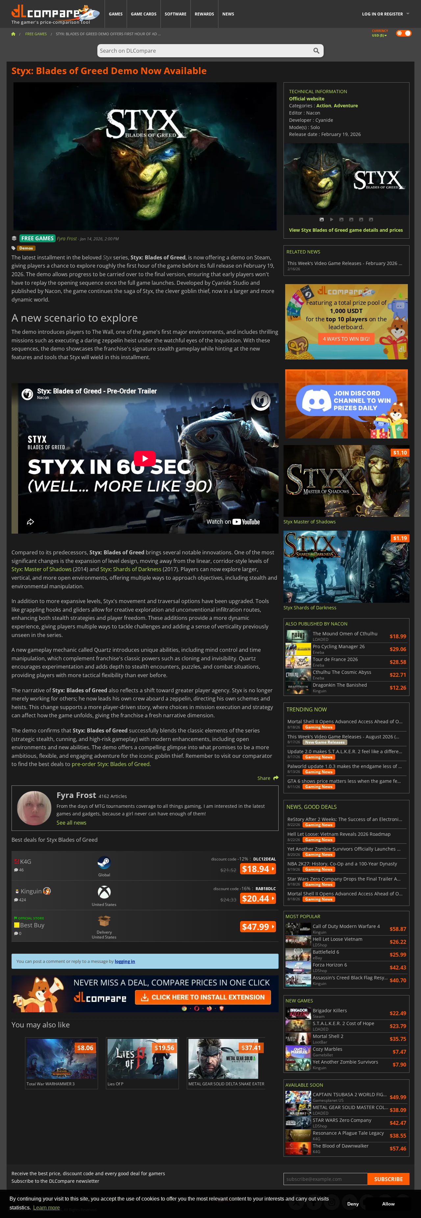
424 (22, 899)
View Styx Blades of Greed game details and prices (346, 230)
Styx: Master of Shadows (42, 569)
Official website (306, 98)
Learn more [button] (46, 1207)
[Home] (13, 33)
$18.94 (256, 868)
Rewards (204, 14)
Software (175, 14)
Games (116, 14)
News (228, 14)
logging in (125, 961)
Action (323, 105)
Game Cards (144, 14)
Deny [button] (353, 1203)
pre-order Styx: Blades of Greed (111, 764)
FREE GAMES (37, 238)
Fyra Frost (67, 238)
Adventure (346, 105)
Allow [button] (388, 1203)
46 (21, 869)
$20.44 (256, 898)
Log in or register (382, 14)
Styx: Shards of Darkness (130, 569)
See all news (72, 822)
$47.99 (256, 926)
